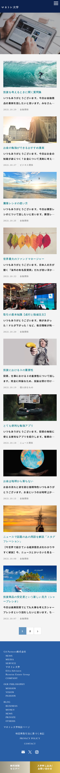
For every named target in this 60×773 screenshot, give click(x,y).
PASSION (11, 696)
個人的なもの (26, 387)
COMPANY (12, 678)
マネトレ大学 (13, 667)
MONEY (10, 710)
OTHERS (10, 721)
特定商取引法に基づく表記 (30, 733)
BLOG (7, 702)
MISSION (11, 688)
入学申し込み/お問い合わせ (45, 767)
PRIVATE (11, 717)
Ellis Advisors (14, 671)
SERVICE (11, 663)
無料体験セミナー (15, 767)
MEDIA (10, 659)
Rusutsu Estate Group (18, 674)
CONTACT (30, 744)
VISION (10, 692)
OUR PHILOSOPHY (14, 684)
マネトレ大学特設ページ (17, 727)
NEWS (9, 656)
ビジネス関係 (26, 164)
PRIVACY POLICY (30, 738)
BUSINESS (12, 706)
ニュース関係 (26, 442)
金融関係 (24, 109)
